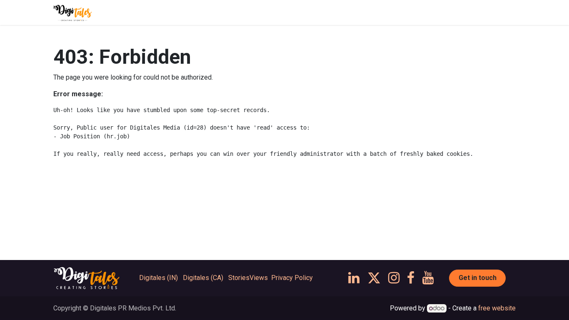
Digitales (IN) (158, 278)
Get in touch (478, 278)
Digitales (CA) (203, 278)
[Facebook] (410, 278)
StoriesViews (248, 278)
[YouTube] (428, 278)
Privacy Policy (292, 278)
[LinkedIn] (354, 278)
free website (497, 308)
